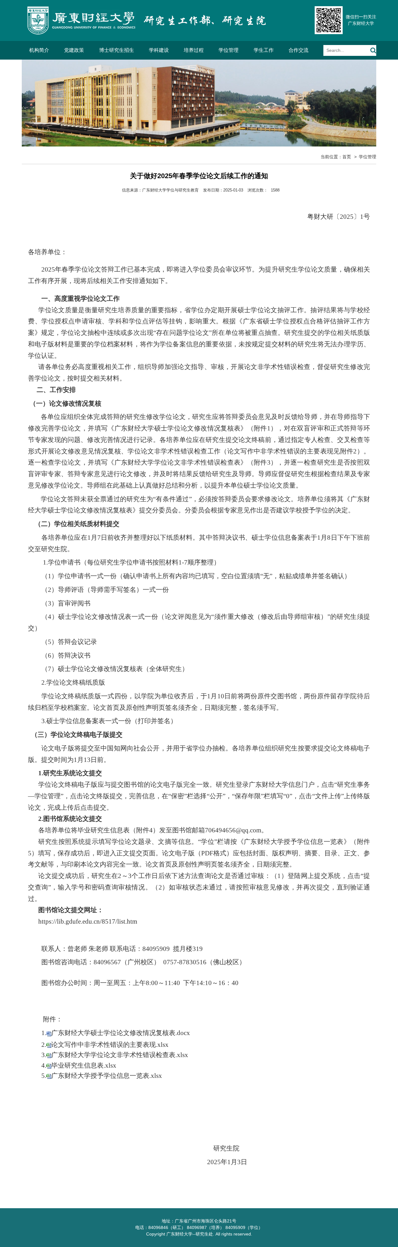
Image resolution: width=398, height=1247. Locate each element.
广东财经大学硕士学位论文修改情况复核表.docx (120, 1033)
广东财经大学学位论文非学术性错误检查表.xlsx (119, 1055)
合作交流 (298, 50)
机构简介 (39, 50)
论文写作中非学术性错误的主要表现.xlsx (110, 1044)
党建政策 (74, 50)
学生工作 (264, 50)
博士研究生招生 (116, 50)
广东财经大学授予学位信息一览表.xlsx (106, 1075)
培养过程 (194, 50)
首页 (346, 156)
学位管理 (228, 50)
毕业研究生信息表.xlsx (83, 1065)
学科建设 (159, 50)
